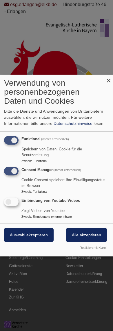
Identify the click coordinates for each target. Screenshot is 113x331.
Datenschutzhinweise (73, 123)
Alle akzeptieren (86, 235)
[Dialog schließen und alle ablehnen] (108, 78)
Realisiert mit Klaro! (93, 247)
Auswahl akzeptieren (29, 235)
